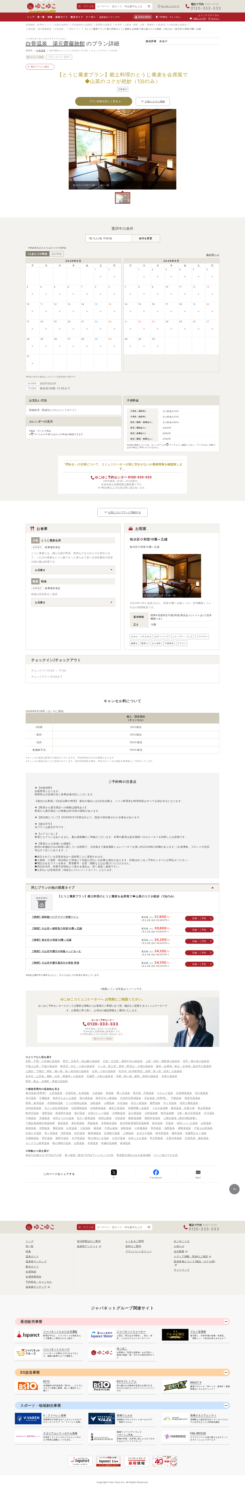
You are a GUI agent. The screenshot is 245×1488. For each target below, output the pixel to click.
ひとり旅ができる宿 (166, 1155)
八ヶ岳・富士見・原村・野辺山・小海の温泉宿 (125, 1066)
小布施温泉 (141, 1128)
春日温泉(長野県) (36, 1092)
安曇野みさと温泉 (195, 1133)
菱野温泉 (155, 1103)
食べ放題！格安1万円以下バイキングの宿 (89, 1155)
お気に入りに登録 (155, 101)
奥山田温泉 (204, 1108)
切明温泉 (44, 1128)
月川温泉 (209, 1113)
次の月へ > (212, 254)
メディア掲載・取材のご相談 (191, 1256)
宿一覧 (41, 17)
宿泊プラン (75, 29)
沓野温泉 (47, 1113)
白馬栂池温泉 (184, 1092)
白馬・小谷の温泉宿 (104, 1071)
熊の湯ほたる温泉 (98, 1138)
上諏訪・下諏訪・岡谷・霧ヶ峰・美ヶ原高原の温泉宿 (57, 1071)
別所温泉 (66, 1133)
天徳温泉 (120, 1118)
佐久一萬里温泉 (86, 1118)
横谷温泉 (58, 1128)
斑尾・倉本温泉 (35, 1103)
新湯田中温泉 (63, 1113)
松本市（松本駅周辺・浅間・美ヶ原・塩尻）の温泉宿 (150, 1071)
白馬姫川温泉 (112, 1133)
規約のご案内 (133, 1246)
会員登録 (31, 1271)
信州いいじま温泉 (187, 1123)
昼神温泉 (125, 1143)
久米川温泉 (118, 1138)
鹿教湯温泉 (184, 1128)
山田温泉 (206, 1123)
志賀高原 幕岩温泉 (197, 1138)
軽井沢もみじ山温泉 (65, 1097)
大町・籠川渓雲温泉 (189, 1113)
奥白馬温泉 (78, 1123)
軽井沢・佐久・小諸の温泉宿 (77, 1066)
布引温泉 (31, 1097)
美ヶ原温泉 (51, 1133)
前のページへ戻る (40, 66)
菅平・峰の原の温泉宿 (196, 1061)
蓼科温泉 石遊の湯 (183, 1108)
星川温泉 (79, 1113)
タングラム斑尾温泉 (37, 1143)
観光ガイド (77, 17)
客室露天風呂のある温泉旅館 (134, 1155)
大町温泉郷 (151, 1113)
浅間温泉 (169, 1128)
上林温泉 (128, 1133)
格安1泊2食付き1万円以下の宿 (44, 1155)
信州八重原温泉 (189, 1103)
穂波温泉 (31, 1128)
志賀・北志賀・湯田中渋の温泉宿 (123, 1061)
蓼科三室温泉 (117, 1108)
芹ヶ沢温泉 (170, 1103)
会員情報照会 (33, 1276)
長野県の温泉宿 (104, 24)
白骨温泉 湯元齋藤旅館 (38, 29)
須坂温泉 (95, 1103)
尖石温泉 (122, 1103)
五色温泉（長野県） (156, 1097)
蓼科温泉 (177, 1133)
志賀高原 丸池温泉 (77, 1092)
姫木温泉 (157, 1123)
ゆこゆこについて (170, 6)
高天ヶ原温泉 (139, 1103)
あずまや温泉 (144, 1133)
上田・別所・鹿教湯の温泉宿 (162, 1061)
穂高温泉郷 (167, 1113)
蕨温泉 (98, 1128)
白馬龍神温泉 (98, 1108)
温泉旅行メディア (108, 17)
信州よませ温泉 (137, 1138)
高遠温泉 (44, 1118)
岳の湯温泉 (135, 1113)
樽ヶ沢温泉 (123, 1092)
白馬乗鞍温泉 (79, 1108)
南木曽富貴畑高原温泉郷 (134, 1123)
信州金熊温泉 (33, 1108)
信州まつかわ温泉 (63, 1118)
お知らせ (179, 1246)
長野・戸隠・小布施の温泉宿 (43, 1061)
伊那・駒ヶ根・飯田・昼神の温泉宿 (137, 1076)
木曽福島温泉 (55, 1103)
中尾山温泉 (111, 1128)
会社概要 (179, 1251)
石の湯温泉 (201, 1092)
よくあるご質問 (134, 1241)
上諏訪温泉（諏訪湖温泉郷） (180, 1118)
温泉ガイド (61, 17)
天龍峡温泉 (32, 1138)
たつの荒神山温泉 (76, 1103)
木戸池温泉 (78, 1138)
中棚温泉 (44, 1097)
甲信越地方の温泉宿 (82, 24)
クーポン (91, 17)
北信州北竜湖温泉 (130, 1097)
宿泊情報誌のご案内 (89, 1241)
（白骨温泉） (59, 29)
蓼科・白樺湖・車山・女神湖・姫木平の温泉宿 (183, 1066)
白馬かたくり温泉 (98, 1113)
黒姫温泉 (93, 1123)
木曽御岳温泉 (109, 1123)
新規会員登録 (144, 17)
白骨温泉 (41, 50)
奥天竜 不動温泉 (143, 1092)
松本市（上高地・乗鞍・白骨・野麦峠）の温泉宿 (140, 24)
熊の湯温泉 (86, 1097)
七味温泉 (85, 1128)
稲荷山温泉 (105, 1118)
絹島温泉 (126, 1128)
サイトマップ (182, 1269)
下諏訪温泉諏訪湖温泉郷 (40, 1123)
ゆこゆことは (182, 1241)
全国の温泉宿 (61, 24)
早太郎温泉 (156, 1138)
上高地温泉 (55, 1092)
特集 (50, 17)
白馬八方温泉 (33, 1133)
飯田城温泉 (94, 1133)
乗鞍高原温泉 (152, 1118)
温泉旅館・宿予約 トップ (38, 24)
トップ (30, 17)
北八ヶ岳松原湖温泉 (56, 1108)
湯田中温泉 (62, 1138)
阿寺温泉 (156, 1128)
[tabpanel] (122, 149)
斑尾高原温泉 (192, 1097)
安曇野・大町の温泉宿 (100, 1076)
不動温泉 (176, 1097)
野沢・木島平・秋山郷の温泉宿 (81, 1061)
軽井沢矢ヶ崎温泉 (106, 1097)
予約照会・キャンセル (39, 1281)
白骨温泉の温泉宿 (178, 24)
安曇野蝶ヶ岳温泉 (138, 1108)
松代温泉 (79, 1133)
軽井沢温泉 (32, 1113)
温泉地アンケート (87, 1246)
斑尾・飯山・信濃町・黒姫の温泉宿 (47, 1081)
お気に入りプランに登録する (124, 512)
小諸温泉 (97, 1092)
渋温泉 (170, 1123)
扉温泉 (110, 1092)
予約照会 (169, 17)
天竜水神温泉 (174, 1138)
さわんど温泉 (165, 1092)
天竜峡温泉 (118, 1113)
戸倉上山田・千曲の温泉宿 (41, 1066)
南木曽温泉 (162, 1133)
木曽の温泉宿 (169, 1076)
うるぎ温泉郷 (160, 1108)
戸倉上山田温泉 (203, 1128)
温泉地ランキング (36, 1261)
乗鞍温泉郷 (135, 1118)
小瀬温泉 (109, 1103)
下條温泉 (31, 1118)
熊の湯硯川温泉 (61, 1143)
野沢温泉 (47, 1138)
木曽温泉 (93, 1143)
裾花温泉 (63, 1123)
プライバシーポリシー (138, 1251)
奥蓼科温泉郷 (109, 1143)
